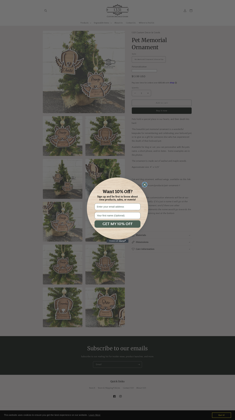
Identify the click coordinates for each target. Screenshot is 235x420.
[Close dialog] (144, 184)
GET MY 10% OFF (118, 224)
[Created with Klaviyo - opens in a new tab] (117, 241)
